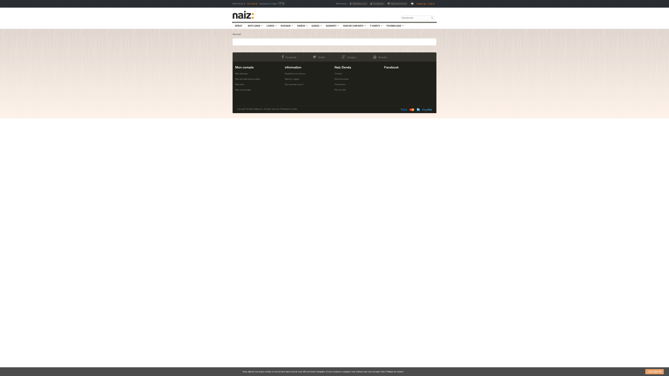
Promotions (339, 84)
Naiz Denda (252, 3)
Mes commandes (243, 90)
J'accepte (654, 371)
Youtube (382, 57)
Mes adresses (241, 73)
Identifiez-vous (360, 3)
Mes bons (239, 84)
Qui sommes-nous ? (294, 84)
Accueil (237, 34)
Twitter (321, 57)
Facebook (290, 57)
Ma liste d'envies (398, 3)
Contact (338, 73)
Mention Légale (292, 79)
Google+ (352, 57)
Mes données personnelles (247, 79)
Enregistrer (379, 3)
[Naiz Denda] (243, 15)
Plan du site (339, 90)
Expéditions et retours (295, 73)
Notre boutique (341, 79)
